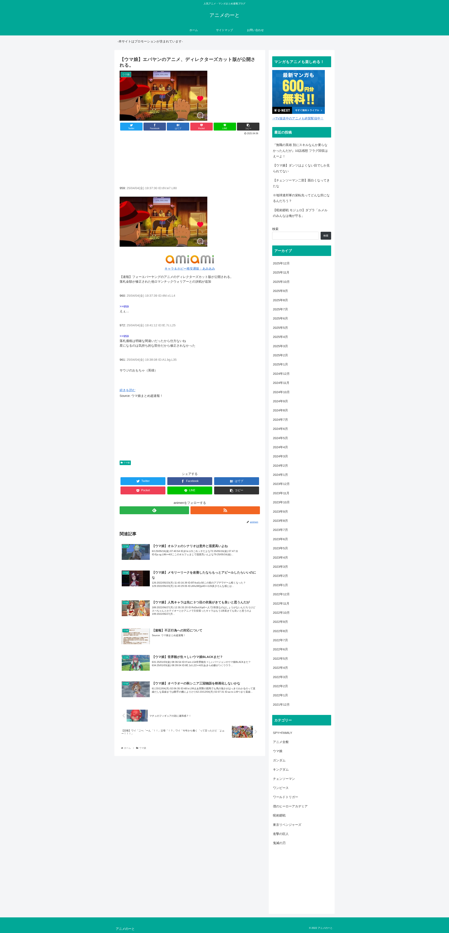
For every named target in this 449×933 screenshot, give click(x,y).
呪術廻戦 (279, 815)
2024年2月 (280, 465)
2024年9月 (280, 401)
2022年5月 (280, 658)
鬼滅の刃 (279, 843)
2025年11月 (281, 272)
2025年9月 (280, 291)
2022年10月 (281, 612)
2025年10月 (281, 281)
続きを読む (127, 390)
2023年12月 (281, 484)
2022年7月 (280, 640)
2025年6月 (280, 318)
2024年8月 (280, 410)
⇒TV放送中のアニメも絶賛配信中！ (298, 118)
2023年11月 (281, 493)
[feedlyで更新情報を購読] (154, 510)
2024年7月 (280, 419)
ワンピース (281, 788)
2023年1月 (280, 585)
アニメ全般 (281, 742)
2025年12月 (281, 263)
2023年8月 (280, 520)
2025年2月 (280, 355)
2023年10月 (281, 502)
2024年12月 (281, 373)
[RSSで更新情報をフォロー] (225, 510)
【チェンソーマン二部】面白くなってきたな (301, 183)
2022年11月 (281, 603)
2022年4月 (280, 667)
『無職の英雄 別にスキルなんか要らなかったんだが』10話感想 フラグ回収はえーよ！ (300, 150)
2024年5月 (280, 438)
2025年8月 (280, 300)
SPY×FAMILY (282, 732)
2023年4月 (280, 557)
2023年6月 (280, 539)
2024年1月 (280, 475)
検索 (275, 229)
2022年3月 (280, 677)
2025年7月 (280, 309)
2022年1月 (280, 695)
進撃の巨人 (281, 834)
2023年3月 (280, 566)
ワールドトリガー (285, 797)
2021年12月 (281, 704)
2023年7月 (280, 530)
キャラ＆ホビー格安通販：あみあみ (190, 268)
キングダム (281, 769)
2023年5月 (280, 548)
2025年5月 (280, 327)
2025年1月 (280, 364)
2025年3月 (280, 346)
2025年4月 (280, 337)
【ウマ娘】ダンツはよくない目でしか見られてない (301, 168)
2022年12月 (281, 594)
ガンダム (279, 760)
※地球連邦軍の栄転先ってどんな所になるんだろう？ (301, 198)
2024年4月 (280, 447)
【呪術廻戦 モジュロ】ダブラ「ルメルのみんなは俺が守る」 (300, 213)
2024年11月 (281, 383)
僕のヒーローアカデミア (290, 806)
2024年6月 (280, 429)
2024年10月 (281, 392)
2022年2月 (280, 686)
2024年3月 (280, 456)
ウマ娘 (126, 462)
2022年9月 (280, 622)
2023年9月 (280, 511)
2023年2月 (280, 576)
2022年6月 (280, 649)
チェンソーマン (284, 778)
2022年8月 (280, 631)
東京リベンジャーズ (287, 824)
